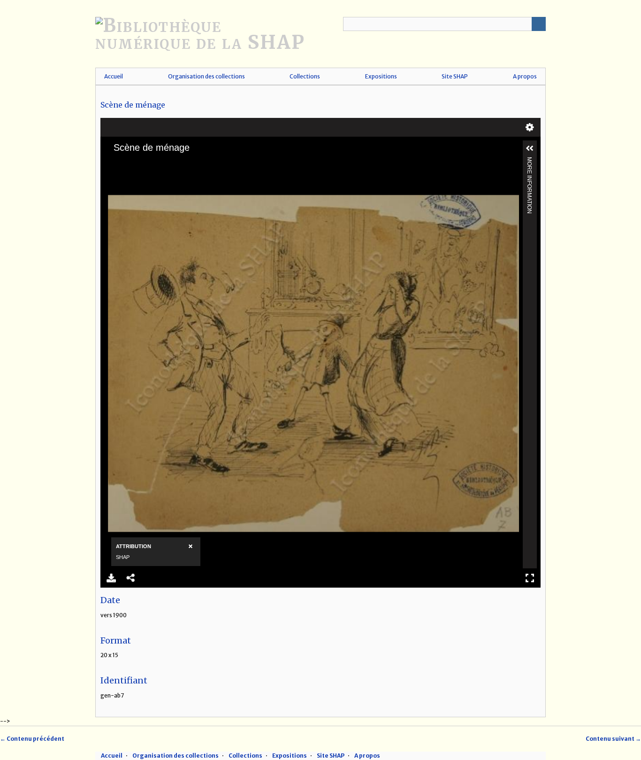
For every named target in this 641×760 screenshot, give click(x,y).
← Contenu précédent (32, 738)
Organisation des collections (206, 76)
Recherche (539, 24)
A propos (525, 76)
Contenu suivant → (613, 738)
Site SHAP (455, 76)
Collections (305, 76)
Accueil (113, 76)
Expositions (381, 76)
